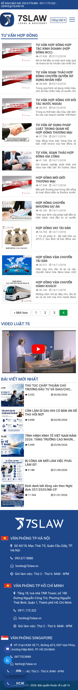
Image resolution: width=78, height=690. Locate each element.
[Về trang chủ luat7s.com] (39, 19)
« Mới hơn (21, 313)
